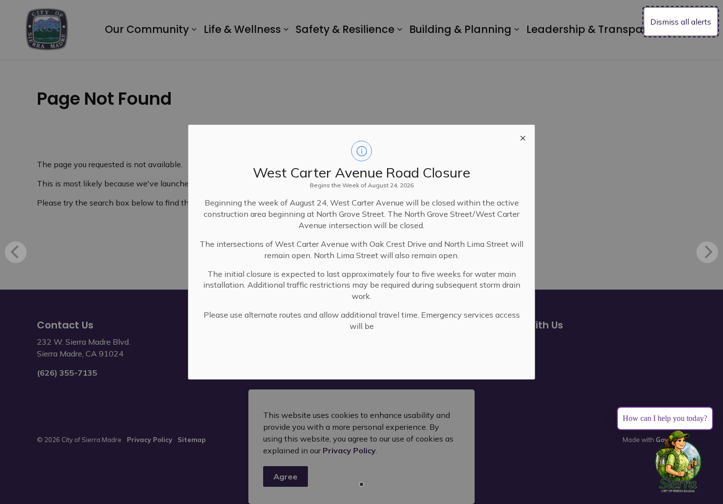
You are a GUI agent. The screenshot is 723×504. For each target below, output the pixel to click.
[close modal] (523, 136)
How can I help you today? (665, 418)
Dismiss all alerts (680, 22)
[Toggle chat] (678, 461)
